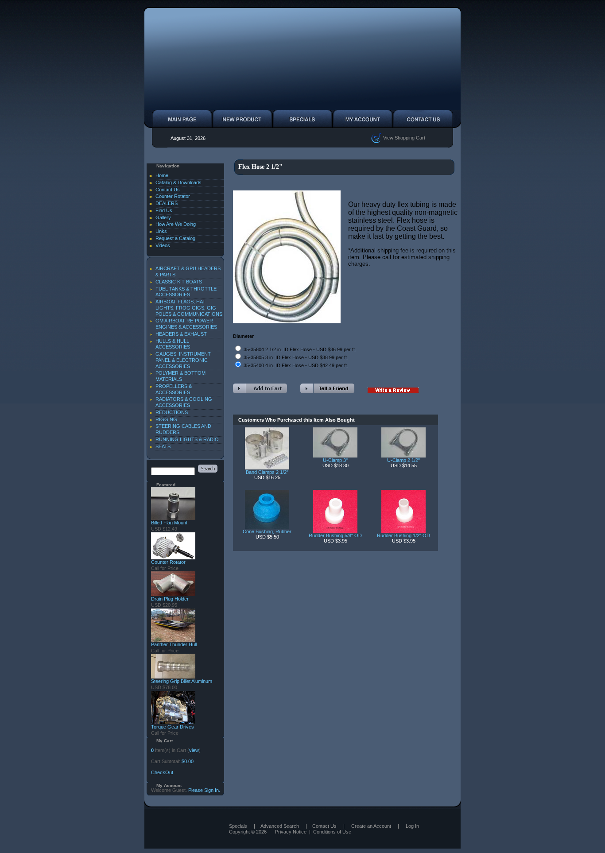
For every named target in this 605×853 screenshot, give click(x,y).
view (194, 750)
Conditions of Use (332, 831)
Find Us (163, 210)
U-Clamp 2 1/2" (403, 460)
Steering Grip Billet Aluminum (181, 681)
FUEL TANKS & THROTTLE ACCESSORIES (186, 292)
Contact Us (167, 189)
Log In (412, 826)
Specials (238, 826)
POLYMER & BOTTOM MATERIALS (180, 376)
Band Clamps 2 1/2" (267, 472)
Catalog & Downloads (178, 182)
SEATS (163, 446)
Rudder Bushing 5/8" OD (335, 535)
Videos (162, 245)
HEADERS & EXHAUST (181, 334)
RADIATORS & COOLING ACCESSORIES (183, 402)
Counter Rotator (172, 196)
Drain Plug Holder (170, 598)
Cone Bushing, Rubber (267, 531)
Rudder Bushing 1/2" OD (403, 535)
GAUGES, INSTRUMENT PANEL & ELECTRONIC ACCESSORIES (183, 360)
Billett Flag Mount (169, 522)
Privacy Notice (290, 831)
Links (161, 231)
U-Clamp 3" (335, 460)
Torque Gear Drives (172, 726)
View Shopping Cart (403, 137)
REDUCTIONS (171, 412)
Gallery (163, 217)
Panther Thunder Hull (174, 644)
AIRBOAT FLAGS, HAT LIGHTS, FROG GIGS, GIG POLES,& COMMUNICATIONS (188, 308)
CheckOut (162, 772)
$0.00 (188, 761)
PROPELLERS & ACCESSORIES (173, 389)
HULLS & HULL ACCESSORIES (172, 344)
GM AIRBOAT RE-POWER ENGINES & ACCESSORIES (186, 324)
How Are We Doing (175, 224)
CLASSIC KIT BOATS (178, 281)
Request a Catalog (175, 238)
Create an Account (371, 826)
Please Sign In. (204, 790)
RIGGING (166, 419)
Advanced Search (279, 826)
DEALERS (166, 203)
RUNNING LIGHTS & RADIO (187, 439)
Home (161, 175)
